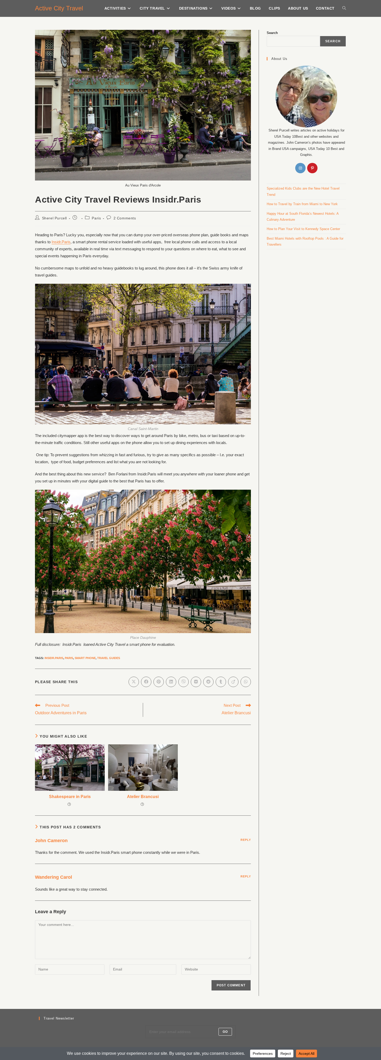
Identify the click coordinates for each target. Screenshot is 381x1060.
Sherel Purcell (54, 218)
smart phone (85, 658)
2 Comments (125, 218)
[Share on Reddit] (208, 682)
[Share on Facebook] (146, 682)
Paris (96, 218)
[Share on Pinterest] (158, 682)
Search (272, 33)
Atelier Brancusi (143, 796)
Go (225, 1032)
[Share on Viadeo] (233, 682)
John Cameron (51, 840)
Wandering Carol (53, 877)
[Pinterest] (312, 168)
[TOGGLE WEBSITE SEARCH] (344, 8)
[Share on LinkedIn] (171, 682)
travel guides (108, 658)
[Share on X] (134, 682)
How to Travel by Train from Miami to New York (302, 204)
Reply (246, 839)
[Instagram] (300, 168)
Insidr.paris (54, 658)
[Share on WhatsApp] (246, 682)
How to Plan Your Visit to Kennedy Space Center (303, 229)
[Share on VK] (196, 682)
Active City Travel (59, 8)
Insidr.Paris (61, 242)
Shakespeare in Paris (70, 796)
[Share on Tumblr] (221, 682)
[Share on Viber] (183, 682)
